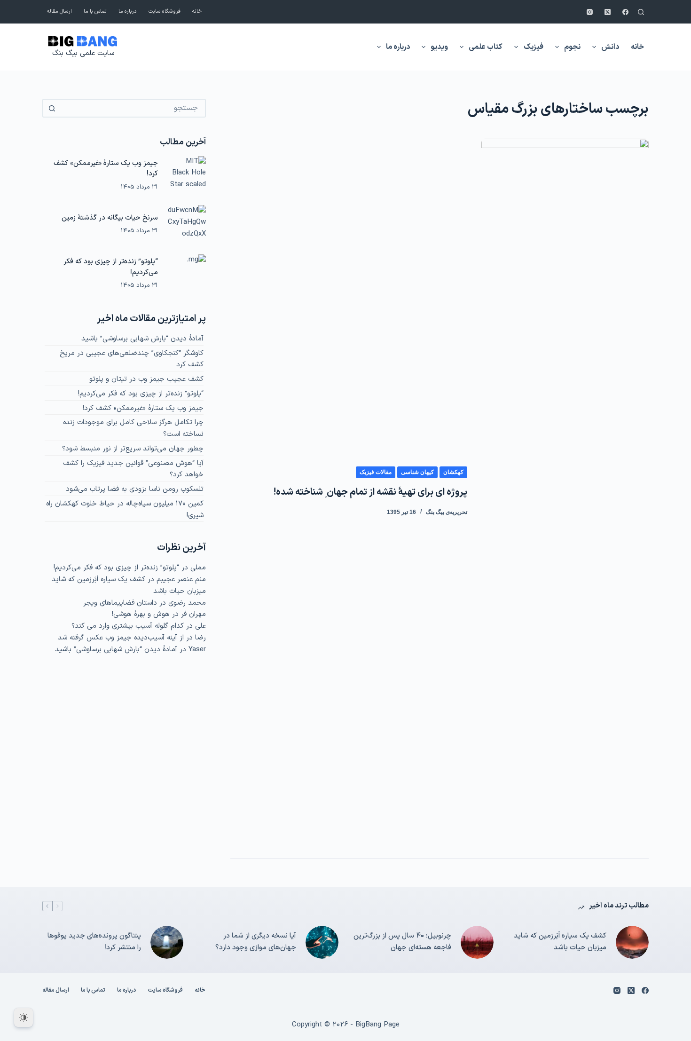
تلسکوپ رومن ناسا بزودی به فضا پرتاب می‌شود (135, 489)
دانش (610, 47)
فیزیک (533, 47)
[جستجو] (641, 12)
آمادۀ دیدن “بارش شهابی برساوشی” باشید (142, 338)
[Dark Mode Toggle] (23, 1017)
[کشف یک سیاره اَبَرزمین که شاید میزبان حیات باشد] (632, 942)
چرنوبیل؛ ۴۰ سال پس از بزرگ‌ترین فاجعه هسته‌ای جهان (402, 942)
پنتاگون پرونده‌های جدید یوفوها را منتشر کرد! (94, 942)
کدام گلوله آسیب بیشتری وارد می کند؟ (127, 626)
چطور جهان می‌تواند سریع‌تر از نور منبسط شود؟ (133, 448)
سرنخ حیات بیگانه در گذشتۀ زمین (110, 218)
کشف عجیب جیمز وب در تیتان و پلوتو (146, 379)
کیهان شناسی (417, 472)
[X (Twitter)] (608, 12)
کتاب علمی (486, 47)
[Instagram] (590, 12)
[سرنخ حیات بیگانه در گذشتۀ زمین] (186, 224)
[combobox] (132, 108)
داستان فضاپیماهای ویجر (120, 603)
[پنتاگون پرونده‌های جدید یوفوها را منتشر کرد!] (166, 942)
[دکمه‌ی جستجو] (51, 108)
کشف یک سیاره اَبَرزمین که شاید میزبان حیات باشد (560, 942)
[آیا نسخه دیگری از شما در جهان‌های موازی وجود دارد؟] (322, 942)
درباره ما (127, 12)
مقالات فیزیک (376, 472)
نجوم (572, 47)
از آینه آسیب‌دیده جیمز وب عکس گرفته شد (121, 637)
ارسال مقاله (59, 12)
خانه (197, 12)
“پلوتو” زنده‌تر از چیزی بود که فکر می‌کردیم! (141, 393)
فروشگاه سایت (165, 12)
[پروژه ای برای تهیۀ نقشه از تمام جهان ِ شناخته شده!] (565, 491)
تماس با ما (95, 12)
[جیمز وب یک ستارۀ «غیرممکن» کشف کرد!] (186, 175)
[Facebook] (625, 12)
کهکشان (453, 472)
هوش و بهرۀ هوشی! (141, 614)
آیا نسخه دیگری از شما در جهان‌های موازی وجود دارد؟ (255, 942)
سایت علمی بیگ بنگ (83, 53)
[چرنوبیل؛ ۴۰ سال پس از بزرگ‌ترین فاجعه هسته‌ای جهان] (477, 942)
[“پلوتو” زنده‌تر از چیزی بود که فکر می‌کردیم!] (186, 273)
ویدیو (439, 47)
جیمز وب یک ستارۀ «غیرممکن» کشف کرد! (143, 408)
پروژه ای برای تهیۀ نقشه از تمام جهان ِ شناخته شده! (370, 492)
